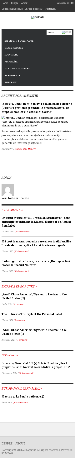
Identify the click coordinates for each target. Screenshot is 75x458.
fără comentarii (23, 231)
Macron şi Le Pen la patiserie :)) (23, 396)
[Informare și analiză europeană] (37, 17)
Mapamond (11, 54)
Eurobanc (11, 82)
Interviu (18, 148)
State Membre (13, 47)
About (24, 2)
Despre (14, 2)
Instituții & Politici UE (18, 40)
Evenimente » (12, 210)
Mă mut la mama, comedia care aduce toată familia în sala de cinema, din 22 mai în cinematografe (36, 243)
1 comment (19, 304)
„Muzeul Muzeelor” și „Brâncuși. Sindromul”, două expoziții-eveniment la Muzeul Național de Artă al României (36, 221)
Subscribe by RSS (65, 2)
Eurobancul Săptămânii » (22, 388)
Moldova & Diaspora (17, 68)
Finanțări (11, 61)
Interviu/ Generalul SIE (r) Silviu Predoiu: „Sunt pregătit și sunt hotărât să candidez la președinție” (36, 365)
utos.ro (9, 452)
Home (5, 2)
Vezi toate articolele (15, 198)
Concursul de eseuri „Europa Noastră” (22, 8)
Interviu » (10, 355)
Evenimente (12, 75)
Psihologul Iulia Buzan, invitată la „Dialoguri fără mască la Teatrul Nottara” (36, 263)
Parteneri (50, 8)
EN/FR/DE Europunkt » (19, 286)
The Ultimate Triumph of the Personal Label (32, 314)
